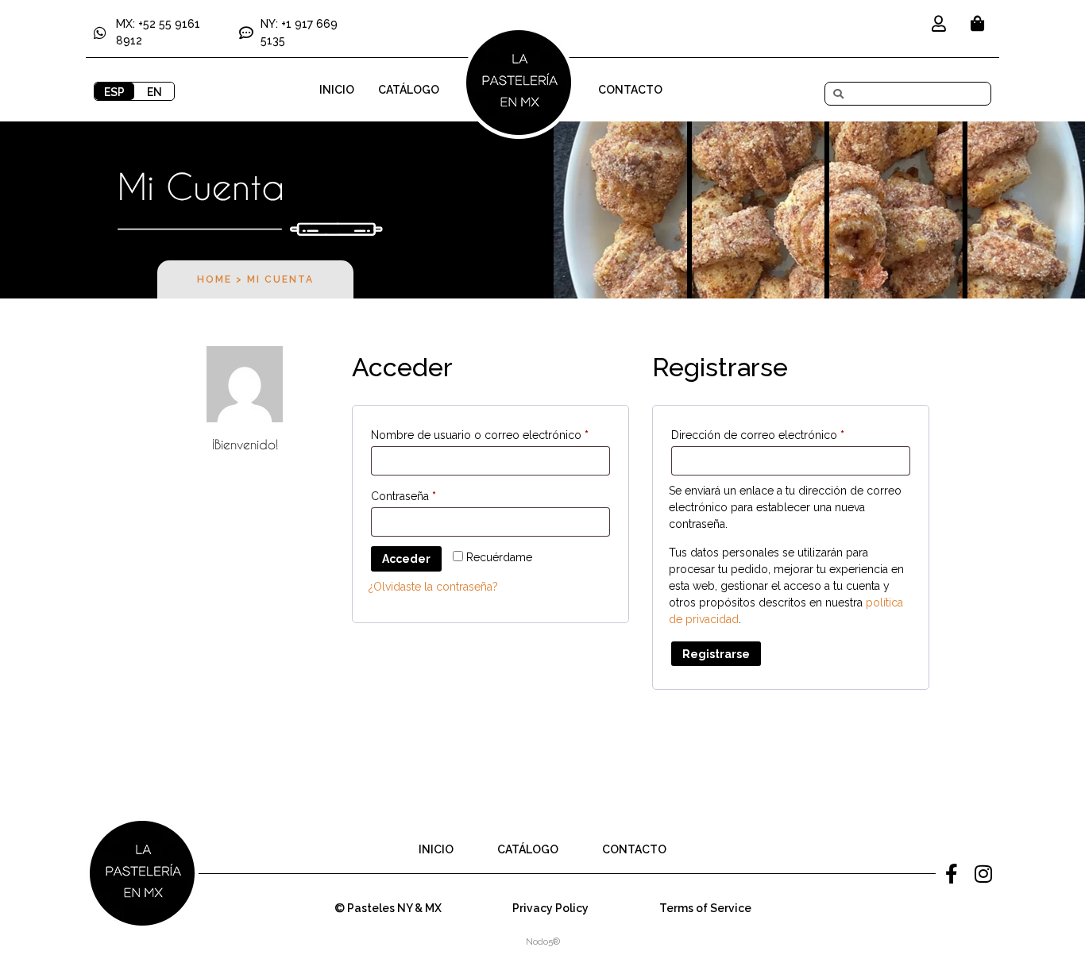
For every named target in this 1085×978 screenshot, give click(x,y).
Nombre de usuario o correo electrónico (490, 432)
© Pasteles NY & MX (388, 908)
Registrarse (716, 654)
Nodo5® (543, 942)
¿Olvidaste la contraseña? (433, 586)
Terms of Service (705, 908)
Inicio (336, 89)
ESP (114, 92)
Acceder (406, 559)
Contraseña (432, 493)
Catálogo (408, 89)
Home (214, 279)
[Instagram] (983, 873)
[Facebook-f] (951, 873)
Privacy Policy (550, 908)
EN (154, 92)
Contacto (630, 89)
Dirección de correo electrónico (786, 432)
